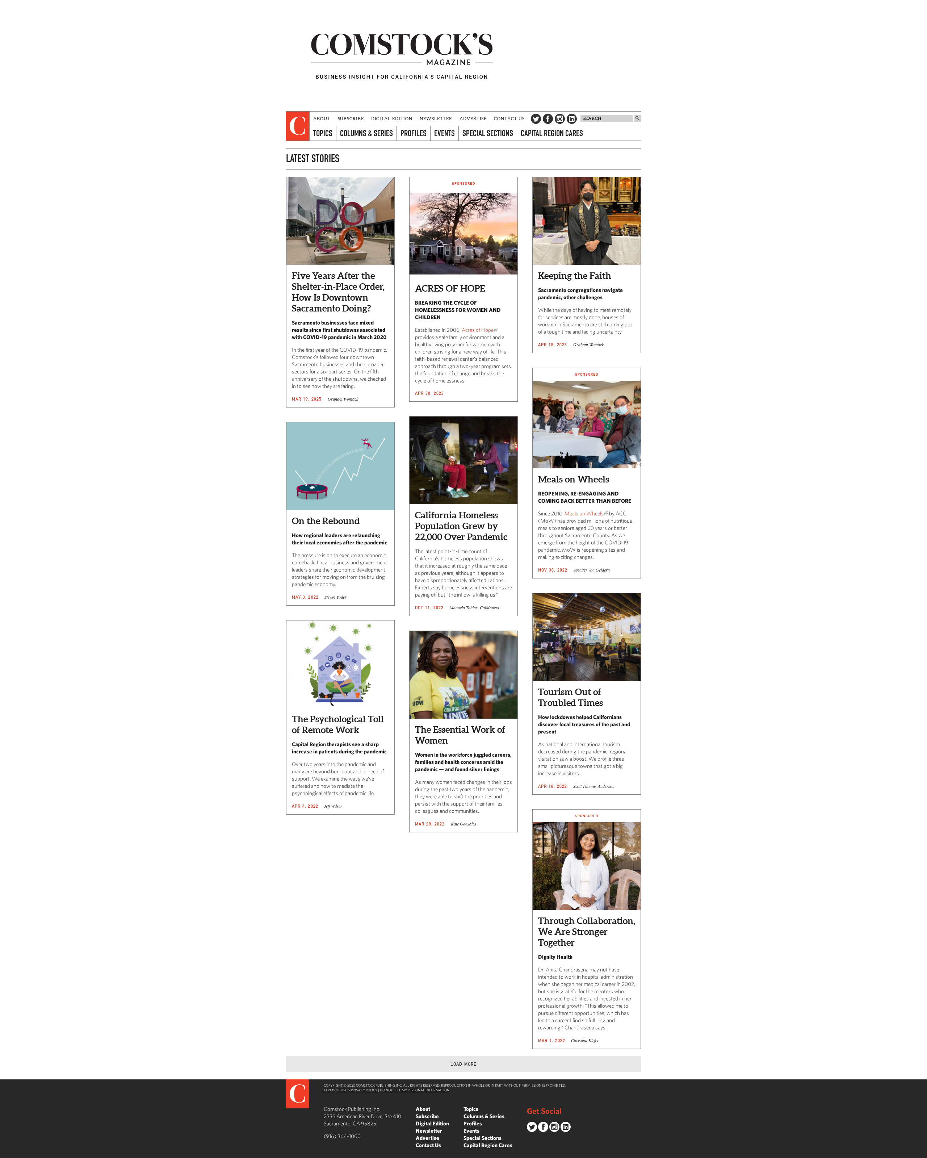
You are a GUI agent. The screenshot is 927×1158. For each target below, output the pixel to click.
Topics (322, 133)
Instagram (560, 119)
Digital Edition (392, 118)
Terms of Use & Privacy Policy (350, 1090)
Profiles (413, 133)
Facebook (548, 119)
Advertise (473, 118)
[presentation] (298, 126)
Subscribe (351, 118)
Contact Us (509, 118)
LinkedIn (572, 119)
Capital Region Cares (552, 133)
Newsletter (436, 118)
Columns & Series (366, 133)
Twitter (536, 119)
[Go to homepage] (402, 55)
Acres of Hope (478, 330)
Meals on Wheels (584, 513)
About (322, 118)
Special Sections (487, 133)
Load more (463, 1064)
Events (444, 133)
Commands (5, 1152)
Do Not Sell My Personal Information (414, 1090)
